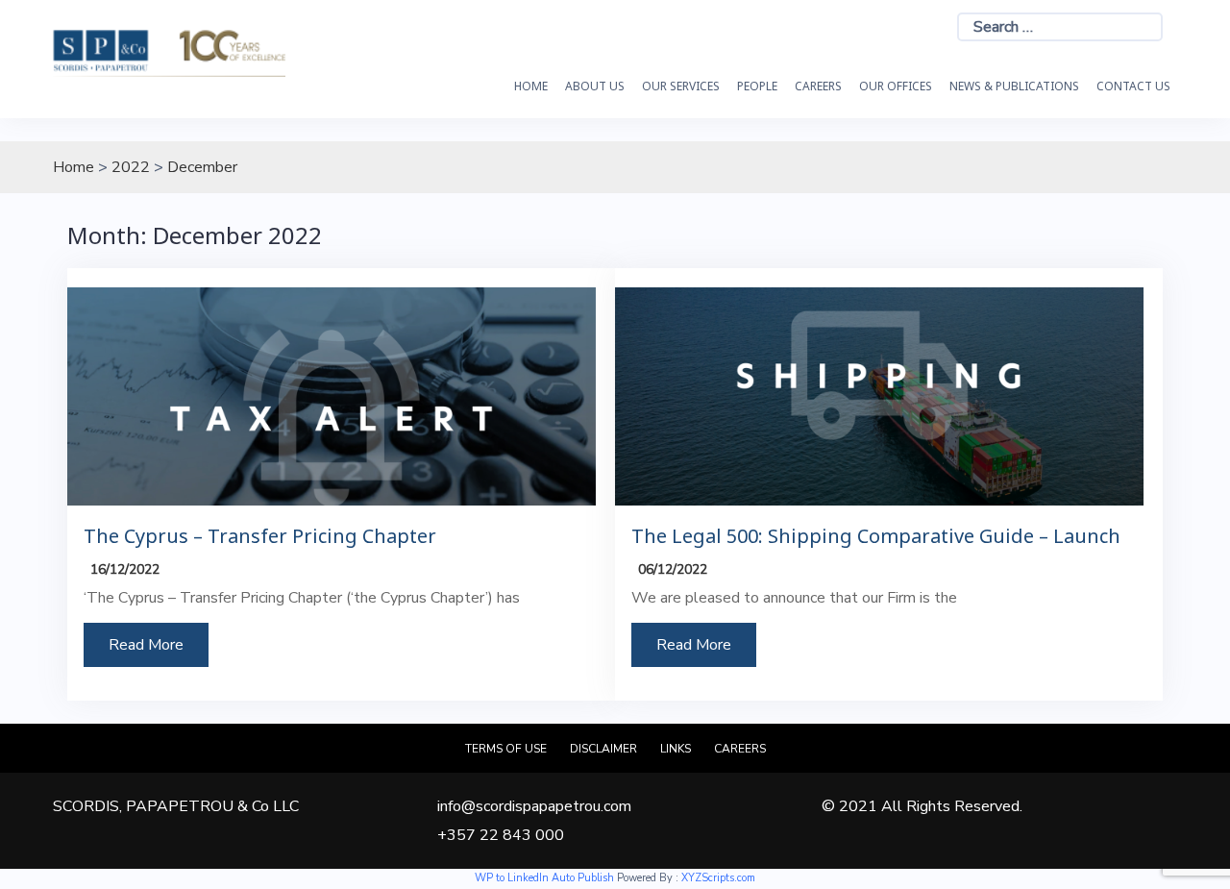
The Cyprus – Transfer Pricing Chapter (260, 536)
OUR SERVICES (681, 86)
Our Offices (895, 86)
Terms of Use (506, 748)
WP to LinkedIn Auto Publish (544, 878)
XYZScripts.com (718, 878)
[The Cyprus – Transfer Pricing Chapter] (331, 395)
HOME (531, 86)
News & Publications (1014, 86)
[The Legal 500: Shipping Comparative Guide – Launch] (879, 395)
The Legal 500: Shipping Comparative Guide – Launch (875, 536)
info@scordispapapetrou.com (534, 806)
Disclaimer (603, 748)
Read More (146, 644)
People (757, 86)
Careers (818, 86)
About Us (595, 86)
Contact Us (1133, 86)
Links (675, 748)
